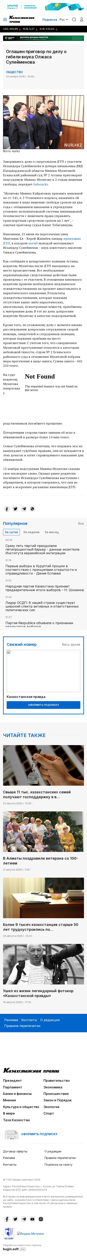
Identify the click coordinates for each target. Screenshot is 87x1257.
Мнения (9, 1100)
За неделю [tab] (31, 532)
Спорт (49, 1113)
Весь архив (71, 644)
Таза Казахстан (16, 1120)
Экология (51, 1107)
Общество (14, 72)
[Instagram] (41, 1219)
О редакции (50, 1020)
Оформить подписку (43, 704)
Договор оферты (15, 1151)
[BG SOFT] (22, 1247)
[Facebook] (7, 509)
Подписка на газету (58, 1164)
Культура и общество (21, 1107)
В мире (9, 1113)
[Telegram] (24, 509)
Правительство (57, 1080)
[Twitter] (15, 509)
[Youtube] (32, 1219)
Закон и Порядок (58, 1100)
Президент (12, 1080)
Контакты (29, 1020)
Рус (62, 19)
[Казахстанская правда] (22, 19)
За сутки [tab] (11, 532)
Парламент (12, 1087)
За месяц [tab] (52, 532)
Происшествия (56, 1094)
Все (81, 523)
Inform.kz (40, 184)
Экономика (53, 1087)
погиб (33, 243)
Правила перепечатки (22, 1026)
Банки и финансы (17, 1094)
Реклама (11, 1020)
